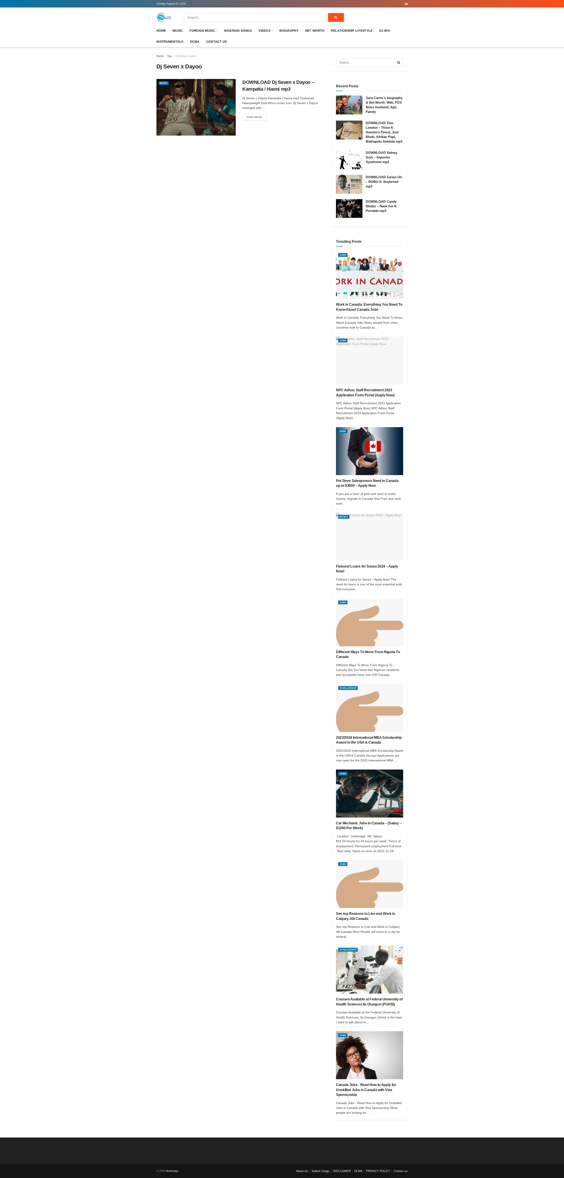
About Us (302, 1171)
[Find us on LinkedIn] (406, 4)
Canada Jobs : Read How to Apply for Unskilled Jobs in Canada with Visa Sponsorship (366, 1090)
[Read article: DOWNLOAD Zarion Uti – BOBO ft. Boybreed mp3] (349, 184)
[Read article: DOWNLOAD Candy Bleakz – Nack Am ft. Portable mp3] (349, 208)
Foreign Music (202, 30)
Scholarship (348, 688)
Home (161, 30)
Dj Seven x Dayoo (186, 56)
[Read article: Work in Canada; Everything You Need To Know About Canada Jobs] (369, 275)
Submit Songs (321, 1171)
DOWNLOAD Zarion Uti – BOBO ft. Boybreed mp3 (384, 181)
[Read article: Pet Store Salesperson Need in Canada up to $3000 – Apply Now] (369, 451)
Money (344, 517)
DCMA (195, 41)
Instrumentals (170, 41)
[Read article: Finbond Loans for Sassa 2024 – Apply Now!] (369, 537)
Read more (256, 117)
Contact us (216, 41)
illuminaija (172, 1170)
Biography (289, 30)
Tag (169, 56)
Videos (264, 30)
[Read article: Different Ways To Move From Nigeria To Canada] (369, 622)
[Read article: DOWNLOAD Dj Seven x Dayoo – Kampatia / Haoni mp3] (196, 107)
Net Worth (315, 30)
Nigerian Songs (238, 30)
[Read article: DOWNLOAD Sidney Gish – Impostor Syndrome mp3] (349, 159)
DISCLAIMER (342, 1171)
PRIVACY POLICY (378, 1171)
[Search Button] (336, 17)
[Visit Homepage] (163, 17)
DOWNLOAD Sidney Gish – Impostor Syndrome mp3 (381, 157)
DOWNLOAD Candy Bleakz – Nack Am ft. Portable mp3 (381, 206)
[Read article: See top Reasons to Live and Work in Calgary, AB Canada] (369, 884)
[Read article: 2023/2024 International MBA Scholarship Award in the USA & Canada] (369, 708)
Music (178, 30)
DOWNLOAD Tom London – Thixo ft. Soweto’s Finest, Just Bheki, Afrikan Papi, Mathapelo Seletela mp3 (384, 132)
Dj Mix (384, 30)
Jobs (343, 255)
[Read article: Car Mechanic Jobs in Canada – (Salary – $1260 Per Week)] (369, 794)
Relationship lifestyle (352, 30)
